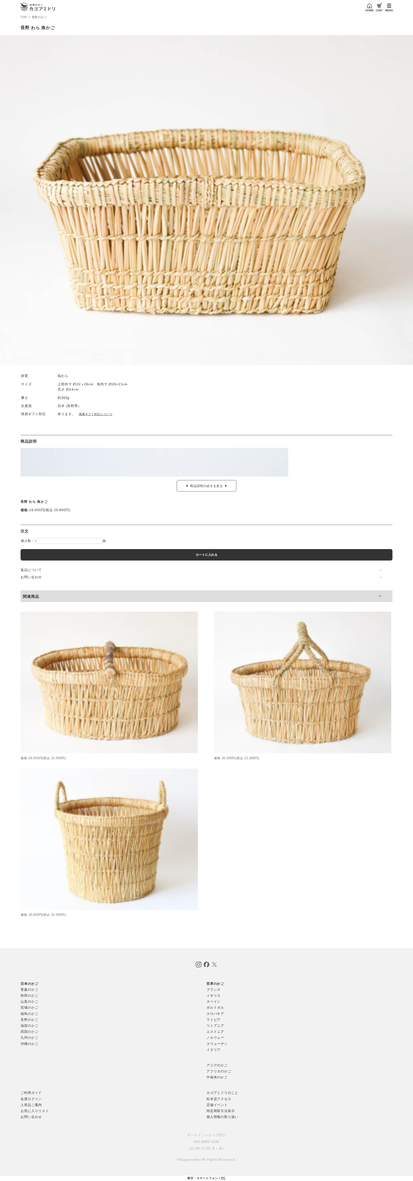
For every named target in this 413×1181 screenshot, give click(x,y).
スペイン (213, 1001)
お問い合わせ (31, 577)
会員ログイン (31, 1099)
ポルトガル (215, 1007)
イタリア (213, 1050)
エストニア (215, 1031)
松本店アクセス (218, 1099)
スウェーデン (217, 1044)
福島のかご (29, 1014)
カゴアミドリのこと (222, 1093)
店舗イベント (217, 1105)
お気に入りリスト (35, 1111)
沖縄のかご (29, 1044)
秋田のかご (29, 995)
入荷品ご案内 (31, 1105)
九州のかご (29, 1037)
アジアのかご (217, 1065)
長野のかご (39, 17)
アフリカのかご (218, 1071)
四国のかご (29, 1031)
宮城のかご (29, 1007)
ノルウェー (215, 1037)
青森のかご (29, 989)
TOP (24, 17)
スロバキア (215, 1014)
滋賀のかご (29, 1025)
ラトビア (213, 1020)
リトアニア (215, 1025)
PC (223, 1178)
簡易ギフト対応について (96, 414)
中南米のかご (217, 1077)
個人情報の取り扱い (222, 1117)
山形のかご (29, 1001)
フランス (213, 989)
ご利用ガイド (31, 1093)
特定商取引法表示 (220, 1111)
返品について (31, 570)
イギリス (213, 995)
